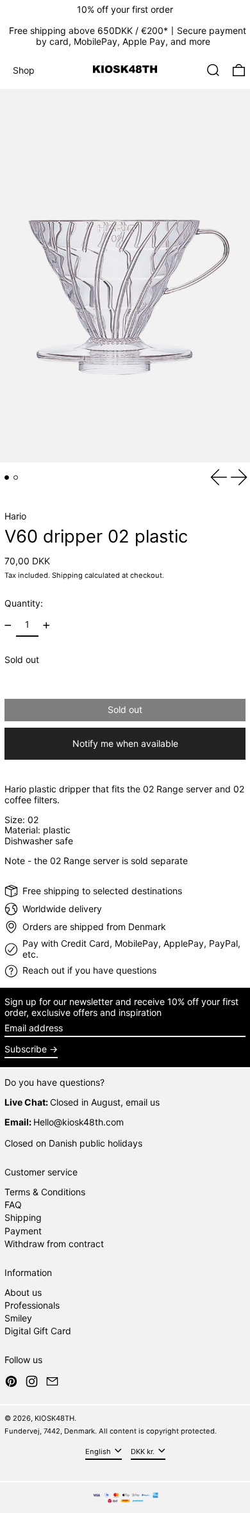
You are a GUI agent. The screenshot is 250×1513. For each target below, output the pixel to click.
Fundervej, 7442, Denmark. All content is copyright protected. (110, 1431)
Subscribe (25, 1048)
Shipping (67, 575)
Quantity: (23, 603)
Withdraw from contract (54, 1243)
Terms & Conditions (44, 1191)
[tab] (6, 477)
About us (23, 1292)
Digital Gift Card (37, 1330)
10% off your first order (125, 9)
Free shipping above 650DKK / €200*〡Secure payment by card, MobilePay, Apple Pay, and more (127, 36)
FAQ (13, 1204)
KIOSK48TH (54, 1418)
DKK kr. (143, 1451)
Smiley (18, 1318)
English (99, 1451)
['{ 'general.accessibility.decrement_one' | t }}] (8, 625)
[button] (213, 70)
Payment (23, 1230)
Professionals (32, 1305)
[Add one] (46, 625)
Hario (15, 516)
